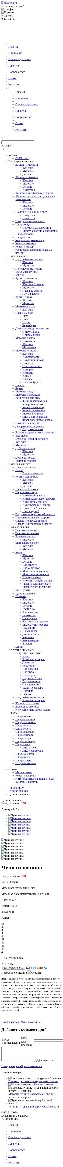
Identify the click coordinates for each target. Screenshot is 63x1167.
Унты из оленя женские (36, 583)
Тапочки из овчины (27, 533)
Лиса (25, 319)
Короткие (28, 665)
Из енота (27, 363)
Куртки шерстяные (26, 476)
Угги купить (22, 589)
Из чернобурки (31, 382)
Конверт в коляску (33, 407)
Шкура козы (22, 237)
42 (2, 942)
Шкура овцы (23, 224)
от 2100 (13, 957)
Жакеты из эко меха (27, 706)
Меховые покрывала (27, 394)
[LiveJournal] (45, 968)
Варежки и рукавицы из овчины (34, 432)
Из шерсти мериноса (34, 501)
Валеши (27, 643)
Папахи (19, 385)
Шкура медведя (24, 731)
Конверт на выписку (27, 397)
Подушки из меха (32, 429)
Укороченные (30, 640)
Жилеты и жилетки (26, 781)
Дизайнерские (30, 634)
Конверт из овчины (34, 410)
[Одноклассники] (38, 968)
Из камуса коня (31, 577)
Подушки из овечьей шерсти (32, 517)
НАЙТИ (6, 145)
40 (2, 936)
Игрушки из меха (25, 763)
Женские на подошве (35, 621)
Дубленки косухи (25, 457)
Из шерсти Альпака (34, 508)
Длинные (28, 662)
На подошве (29, 618)
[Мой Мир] (42, 968)
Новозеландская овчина (36, 227)
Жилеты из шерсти (26, 164)
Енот (25, 315)
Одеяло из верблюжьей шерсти (33, 523)
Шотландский (30, 511)
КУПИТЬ (7, 963)
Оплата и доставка (19, 59)
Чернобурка (29, 325)
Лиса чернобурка (32, 750)
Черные (26, 693)
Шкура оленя (23, 716)
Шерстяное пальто (26, 467)
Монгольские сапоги (27, 542)
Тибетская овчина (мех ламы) (40, 230)
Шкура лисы (22, 744)
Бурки (19, 388)
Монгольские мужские (36, 571)
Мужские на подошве (35, 624)
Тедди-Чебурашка (32, 687)
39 (2, 933)
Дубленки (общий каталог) (31, 438)
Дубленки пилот (25, 448)
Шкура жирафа (24, 734)
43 (2, 945)
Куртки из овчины (26, 278)
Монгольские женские (35, 574)
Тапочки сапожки (26, 530)
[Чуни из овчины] (19, 815)
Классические (30, 612)
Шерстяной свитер (26, 489)
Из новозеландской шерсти (38, 498)
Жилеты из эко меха (27, 703)
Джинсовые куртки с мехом (32, 328)
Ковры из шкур (24, 246)
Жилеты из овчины (26, 177)
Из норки (28, 369)
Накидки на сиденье (27, 422)
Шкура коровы (24, 233)
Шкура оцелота (24, 753)
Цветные (27, 690)
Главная (13, 46)
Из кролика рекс (32, 366)
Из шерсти (28, 218)
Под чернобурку (32, 678)
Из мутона (28, 189)
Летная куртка (31, 293)
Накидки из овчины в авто (31, 211)
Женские (27, 167)
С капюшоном (31, 684)
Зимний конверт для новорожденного (34, 402)
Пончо (19, 470)
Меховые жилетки (26, 350)
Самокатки (29, 615)
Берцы (19, 646)
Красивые (28, 637)
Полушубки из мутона (28, 268)
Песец (26, 322)
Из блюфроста (30, 356)
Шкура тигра (23, 760)
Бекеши (19, 274)
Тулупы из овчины (26, 271)
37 (2, 926)
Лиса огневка (30, 747)
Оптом (12, 78)
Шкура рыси (22, 756)
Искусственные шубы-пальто (32, 709)
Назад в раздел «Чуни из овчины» (21, 1021)
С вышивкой (30, 630)
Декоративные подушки (29, 426)
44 (2, 948)
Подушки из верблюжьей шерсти (35, 514)
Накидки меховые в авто (30, 221)
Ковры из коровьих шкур (30, 240)
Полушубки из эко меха (29, 697)
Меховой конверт (32, 413)
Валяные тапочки (25, 536)
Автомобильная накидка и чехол (34, 778)
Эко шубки (22, 435)
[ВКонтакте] (31, 968)
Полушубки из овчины (29, 259)
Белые (26, 656)
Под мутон (28, 671)
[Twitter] (34, 968)
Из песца (27, 372)
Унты (18, 552)
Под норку (28, 675)
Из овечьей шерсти (33, 495)
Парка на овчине (32, 290)
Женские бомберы (33, 284)
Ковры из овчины (25, 243)
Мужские (28, 170)
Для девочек (29, 564)
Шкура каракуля (25, 719)
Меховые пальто (25, 337)
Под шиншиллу (31, 681)
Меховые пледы (24, 391)
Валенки (20, 596)
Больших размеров (33, 659)
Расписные (29, 608)
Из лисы (27, 378)
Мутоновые (29, 347)
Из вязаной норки (33, 359)
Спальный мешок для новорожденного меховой (37, 418)
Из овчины (28, 341)
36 (2, 923)
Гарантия (13, 65)
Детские (27, 174)
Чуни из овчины (25, 593)
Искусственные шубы (28, 653)
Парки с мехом (24, 312)
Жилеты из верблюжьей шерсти (34, 192)
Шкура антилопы (25, 722)
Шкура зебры (23, 738)
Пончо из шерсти (32, 473)
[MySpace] (27, 968)
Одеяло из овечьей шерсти (31, 520)
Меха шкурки (23, 772)
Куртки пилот (23, 296)
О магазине (15, 52)
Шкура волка (23, 725)
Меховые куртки (25, 306)
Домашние (28, 627)
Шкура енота (23, 728)
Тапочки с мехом (25, 460)
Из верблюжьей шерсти (36, 504)
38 (2, 929)
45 (2, 951)
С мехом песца (31, 334)
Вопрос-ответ (16, 71)
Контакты (14, 84)
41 (2, 939)
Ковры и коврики (25, 775)
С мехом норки (31, 331)
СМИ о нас (22, 158)
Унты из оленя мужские (36, 586)
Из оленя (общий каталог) (37, 580)
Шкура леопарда (25, 741)
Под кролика (30, 668)
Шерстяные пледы (26, 492)
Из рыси (27, 375)
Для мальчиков (31, 567)
